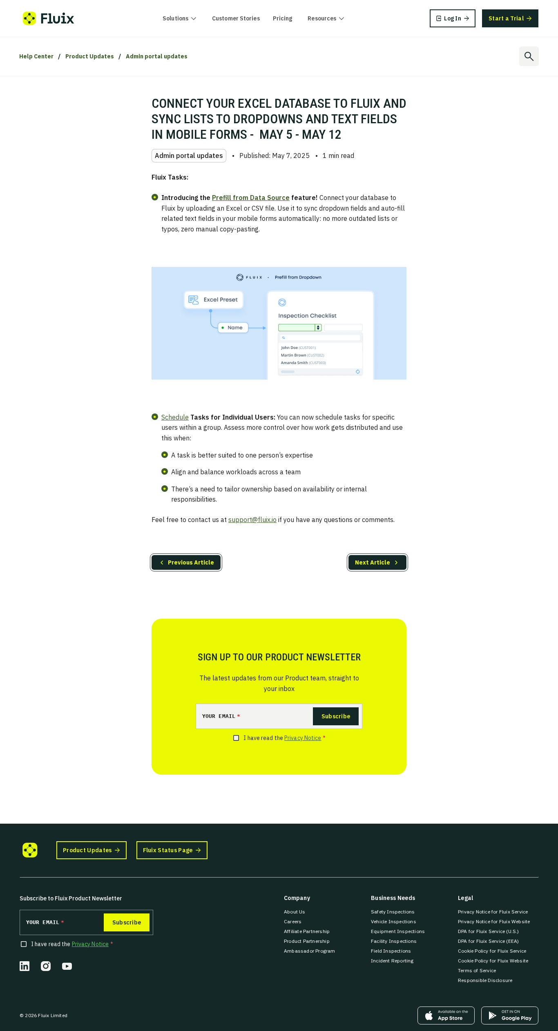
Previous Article (191, 562)
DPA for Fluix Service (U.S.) (488, 931)
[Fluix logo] (48, 18)
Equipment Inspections (398, 931)
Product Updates (89, 56)
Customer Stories (236, 18)
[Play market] (509, 1015)
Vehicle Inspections (393, 921)
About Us (295, 912)
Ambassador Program (309, 951)
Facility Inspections (394, 941)
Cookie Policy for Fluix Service (492, 951)
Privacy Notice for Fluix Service (493, 912)
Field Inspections (391, 951)
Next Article (372, 562)
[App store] (446, 1015)
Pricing (282, 18)
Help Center (36, 56)
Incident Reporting (392, 961)
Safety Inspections (393, 912)
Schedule (175, 417)
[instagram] (46, 966)
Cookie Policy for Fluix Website (493, 961)
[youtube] (67, 966)
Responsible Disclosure (485, 980)
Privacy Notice (302, 738)
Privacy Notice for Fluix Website (494, 921)
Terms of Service (477, 970)
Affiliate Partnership (307, 931)
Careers (292, 921)
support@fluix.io (252, 520)
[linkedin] (24, 966)
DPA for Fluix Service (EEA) (488, 941)
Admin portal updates (156, 56)
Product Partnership (307, 941)
